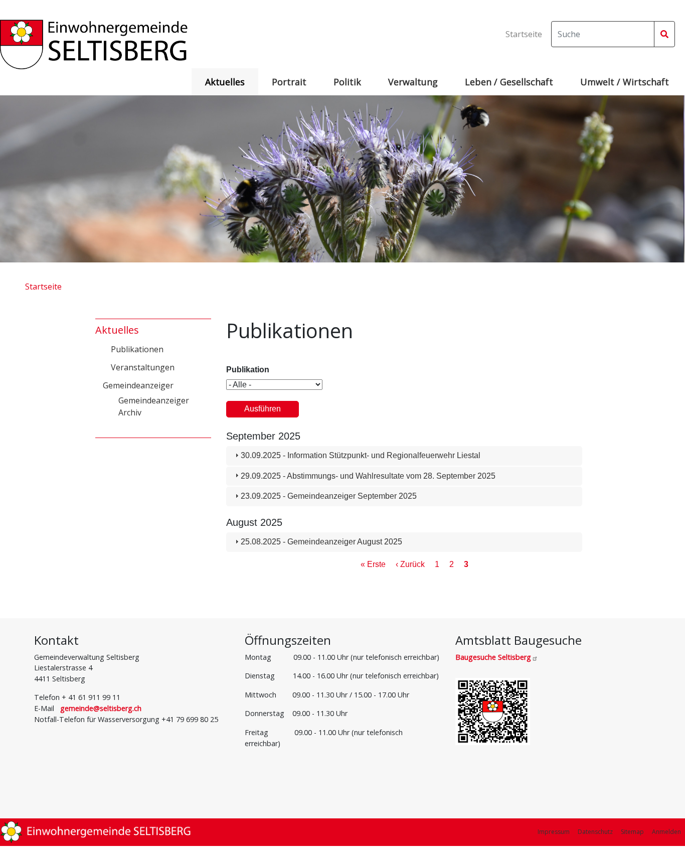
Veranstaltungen (143, 367)
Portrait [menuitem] (289, 82)
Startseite (523, 34)
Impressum (554, 831)
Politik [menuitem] (347, 82)
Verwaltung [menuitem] (413, 82)
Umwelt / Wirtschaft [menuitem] (624, 82)
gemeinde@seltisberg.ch (100, 708)
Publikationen (137, 349)
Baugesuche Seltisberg (493, 657)
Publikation (247, 369)
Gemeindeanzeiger (138, 385)
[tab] (404, 456)
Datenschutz (595, 831)
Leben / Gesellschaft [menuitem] (509, 82)
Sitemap (632, 831)
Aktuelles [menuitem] (225, 82)
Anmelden (666, 831)
